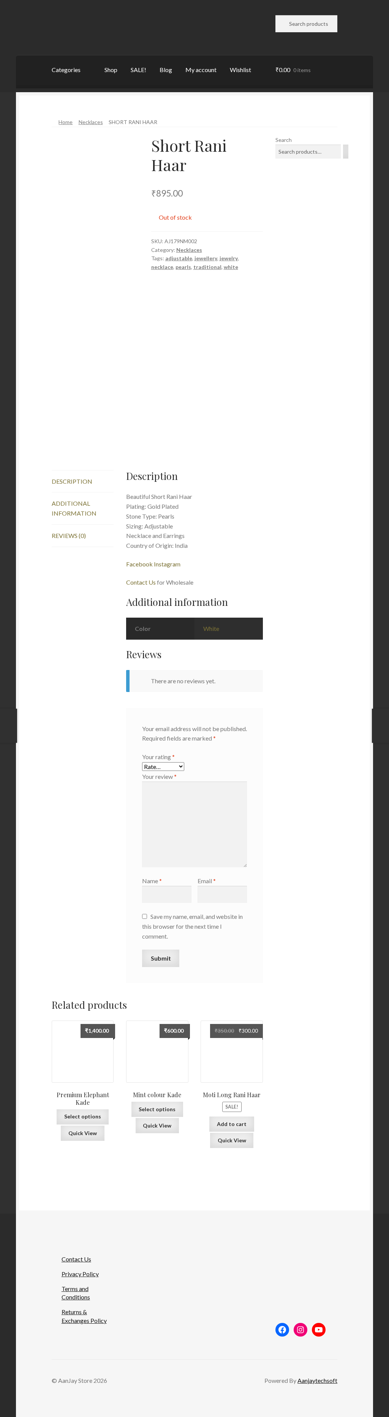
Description (72, 481)
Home (66, 122)
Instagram (167, 564)
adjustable (178, 258)
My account (201, 69)
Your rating (158, 756)
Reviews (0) (69, 535)
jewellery (205, 258)
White (211, 628)
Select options (82, 1116)
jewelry (229, 258)
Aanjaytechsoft (317, 1380)
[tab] (83, 481)
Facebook (139, 564)
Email (207, 880)
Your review (159, 776)
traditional (207, 267)
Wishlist (240, 69)
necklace (162, 267)
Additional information (74, 508)
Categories (66, 69)
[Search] (345, 152)
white (231, 267)
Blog (166, 69)
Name (152, 880)
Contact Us (141, 582)
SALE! (138, 69)
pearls (183, 267)
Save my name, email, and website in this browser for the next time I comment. (192, 926)
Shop (110, 69)
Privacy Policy (80, 1273)
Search (283, 140)
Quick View (82, 1133)
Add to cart (232, 1124)
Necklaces (91, 122)
